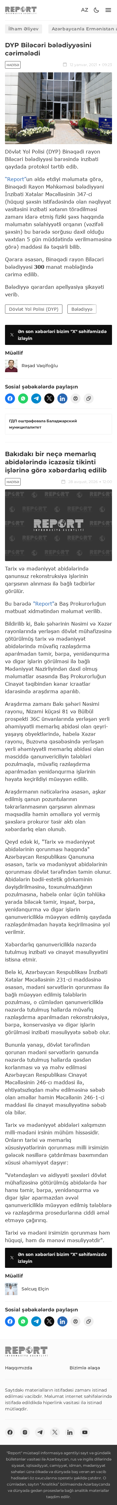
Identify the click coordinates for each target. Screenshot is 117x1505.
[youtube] (85, 1432)
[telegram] (36, 398)
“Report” (15, 179)
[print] (75, 398)
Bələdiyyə (81, 309)
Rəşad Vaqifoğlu (40, 365)
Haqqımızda (18, 1368)
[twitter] (49, 398)
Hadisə (13, 65)
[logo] (21, 10)
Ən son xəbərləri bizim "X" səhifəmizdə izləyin (62, 335)
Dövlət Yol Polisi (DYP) (33, 309)
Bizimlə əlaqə (85, 1368)
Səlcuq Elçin (35, 1289)
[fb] (10, 398)
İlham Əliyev (23, 29)
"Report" (43, 604)
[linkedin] (62, 398)
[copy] (89, 398)
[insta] (25, 1432)
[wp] (23, 398)
